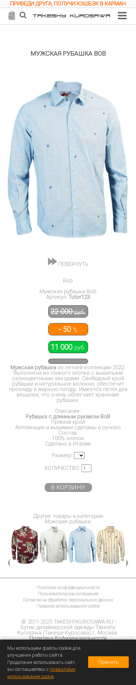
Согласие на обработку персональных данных (68, 600)
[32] (53, 546)
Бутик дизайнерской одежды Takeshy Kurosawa (66, 630)
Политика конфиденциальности (68, 587)
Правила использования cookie (68, 606)
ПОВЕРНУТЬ (72, 264)
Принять (108, 662)
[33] (82, 546)
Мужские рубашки (68, 521)
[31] (25, 546)
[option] (68, 4)
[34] (110, 546)
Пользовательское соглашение (68, 594)
